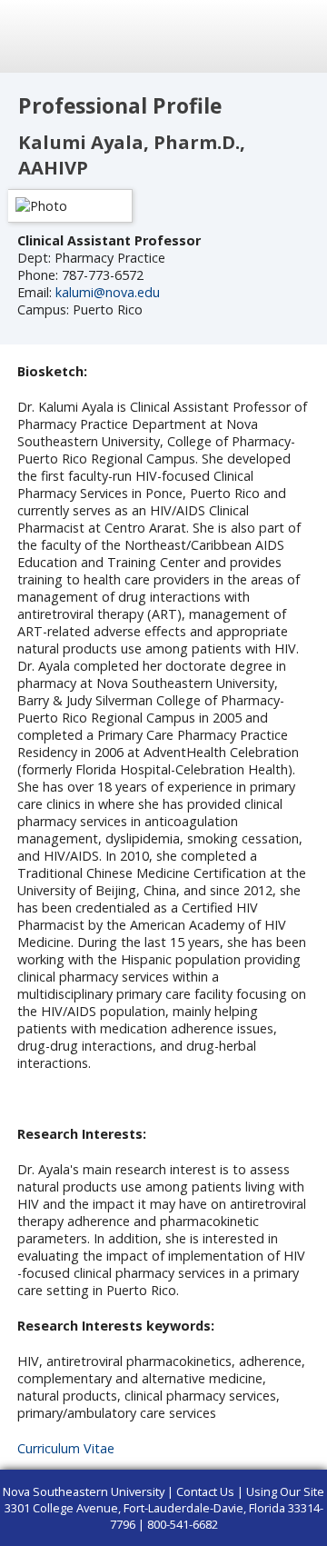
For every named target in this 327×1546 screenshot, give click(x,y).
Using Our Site (285, 1491)
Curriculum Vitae (65, 1448)
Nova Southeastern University (83, 1491)
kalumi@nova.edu (107, 292)
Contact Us (205, 1491)
